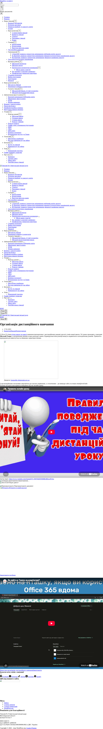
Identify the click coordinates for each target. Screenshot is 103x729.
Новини (7, 171)
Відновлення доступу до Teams (18, 280)
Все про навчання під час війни (19, 285)
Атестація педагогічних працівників (20, 209)
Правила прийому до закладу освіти (20, 178)
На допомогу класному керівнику (23, 220)
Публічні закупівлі (14, 176)
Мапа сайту (12, 303)
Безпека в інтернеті (14, 278)
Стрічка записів (9, 705)
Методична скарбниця (15, 283)
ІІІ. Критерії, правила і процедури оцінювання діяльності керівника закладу (38, 207)
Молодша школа (17, 261)
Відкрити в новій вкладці (18, 488)
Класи (14, 191)
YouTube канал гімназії (16, 305)
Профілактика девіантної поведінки (24, 222)
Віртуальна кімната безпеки (13, 256)
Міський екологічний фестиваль (23, 240)
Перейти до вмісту (6, 1)
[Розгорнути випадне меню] (15, 173)
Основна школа (17, 263)
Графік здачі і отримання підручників (21, 270)
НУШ (10, 247)
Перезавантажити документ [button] (23, 486)
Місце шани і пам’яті (23, 218)
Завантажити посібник (8, 575)
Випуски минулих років (20, 198)
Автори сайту (13, 301)
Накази (13, 331)
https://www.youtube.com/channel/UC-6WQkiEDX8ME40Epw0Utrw (31, 479)
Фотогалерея (16, 194)
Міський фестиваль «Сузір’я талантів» (25, 238)
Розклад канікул (13, 269)
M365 (2, 308)
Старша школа (17, 265)
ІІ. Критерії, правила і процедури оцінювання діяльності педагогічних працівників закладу (43, 205)
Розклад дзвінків (17, 267)
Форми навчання (14, 249)
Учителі (15, 187)
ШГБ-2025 (11, 276)
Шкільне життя (17, 214)
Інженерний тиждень (15, 294)
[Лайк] (1, 674)
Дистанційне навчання (16, 200)
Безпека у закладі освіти (12, 251)
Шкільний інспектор (19, 212)
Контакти (11, 300)
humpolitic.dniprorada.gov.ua (20, 380)
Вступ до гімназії (14, 289)
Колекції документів (15, 174)
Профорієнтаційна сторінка (13, 254)
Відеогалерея (16, 196)
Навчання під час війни (16, 290)
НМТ (10, 272)
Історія (10, 180)
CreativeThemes (31, 728)
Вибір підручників (14, 225)
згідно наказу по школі (19, 334)
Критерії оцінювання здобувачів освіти (21, 243)
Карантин (7, 331)
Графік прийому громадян (13, 296)
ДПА (10, 274)
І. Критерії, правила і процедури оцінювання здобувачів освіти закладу (36, 203)
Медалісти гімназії (14, 232)
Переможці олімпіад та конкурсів (19, 234)
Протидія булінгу (10, 252)
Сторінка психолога (15, 223)
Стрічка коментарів (10, 706)
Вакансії (11, 229)
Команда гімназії (18, 185)
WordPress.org (8, 708)
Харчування (12, 227)
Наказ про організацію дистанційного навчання (16, 670)
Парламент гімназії (18, 189)
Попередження (21, 331)
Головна (7, 169)
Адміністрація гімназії (19, 183)
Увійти (6, 703)
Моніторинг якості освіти (17, 245)
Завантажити (37, 670)
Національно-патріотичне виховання (24, 216)
